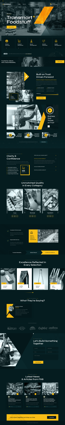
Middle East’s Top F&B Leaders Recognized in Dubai (31, 400)
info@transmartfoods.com (7, 0)
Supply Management (58, 45)
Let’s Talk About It (28, 53)
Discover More (11, 27)
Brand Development (33, 45)
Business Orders (48, 0)
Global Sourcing (7, 45)
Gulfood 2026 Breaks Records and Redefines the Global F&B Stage (49, 400)
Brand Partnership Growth (52, 135)
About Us (24, 4)
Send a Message (38, 362)
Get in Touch (60, 61)
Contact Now (51, 417)
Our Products (30, 4)
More (19, 406)
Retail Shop (42, 0)
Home (19, 4)
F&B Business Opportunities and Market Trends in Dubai (14, 400)
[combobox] (52, 352)
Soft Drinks (53, 287)
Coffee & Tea (21, 287)
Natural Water (38, 287)
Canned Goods (5, 287)
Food (14, 213)
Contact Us (37, 4)
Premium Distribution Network (34, 135)
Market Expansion (44, 45)
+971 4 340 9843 (54, 4)
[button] (7, 33)
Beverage (32, 212)
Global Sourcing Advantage (16, 135)
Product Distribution (20, 45)
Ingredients (50, 212)
